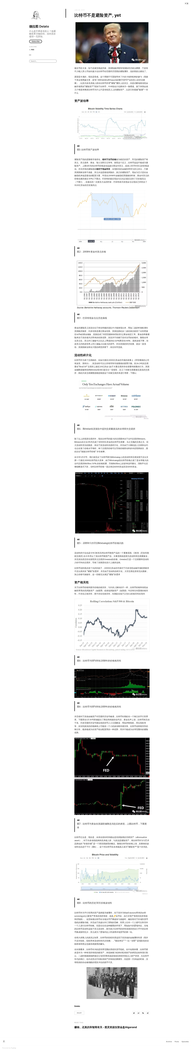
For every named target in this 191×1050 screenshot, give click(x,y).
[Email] (30, 54)
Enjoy (79, 1013)
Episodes (185, 1041)
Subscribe (35, 41)
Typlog (13, 1048)
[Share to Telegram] (148, 1013)
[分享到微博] (138, 1013)
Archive (169, 1041)
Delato (77, 1006)
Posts (177, 1041)
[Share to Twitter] (134, 1013)
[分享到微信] (143, 1013)
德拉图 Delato (39, 26)
